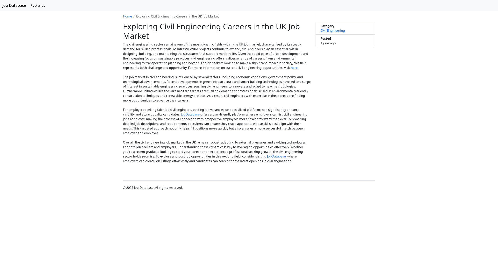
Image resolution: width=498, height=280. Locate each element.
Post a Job (38, 5)
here (294, 68)
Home (127, 16)
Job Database (14, 5)
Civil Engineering (332, 30)
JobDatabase (190, 114)
